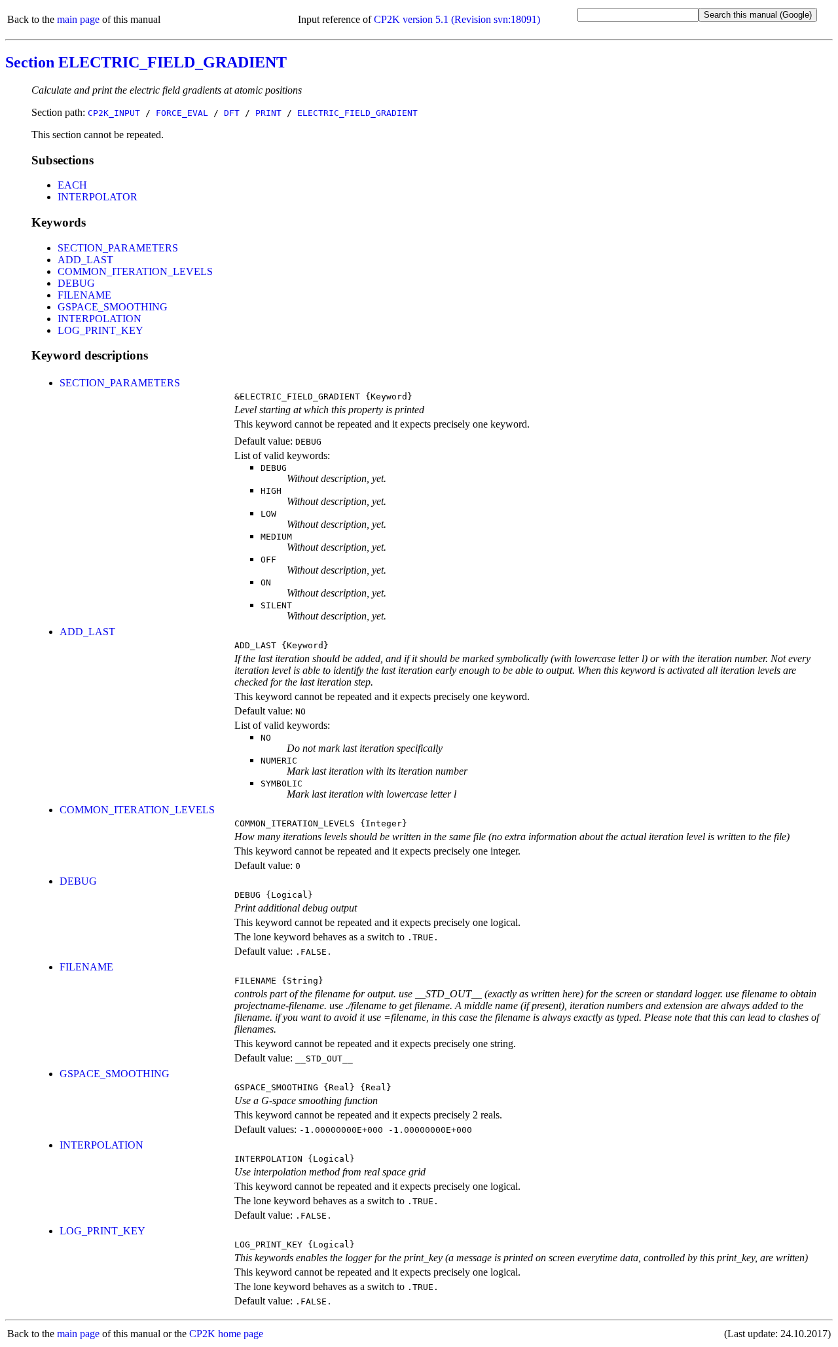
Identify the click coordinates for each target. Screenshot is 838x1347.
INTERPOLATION (99, 318)
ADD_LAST (85, 259)
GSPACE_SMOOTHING (113, 306)
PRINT (268, 113)
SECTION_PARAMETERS (118, 247)
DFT (232, 113)
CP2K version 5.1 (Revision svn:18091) (457, 19)
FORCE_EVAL (182, 113)
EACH (72, 185)
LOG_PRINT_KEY (100, 330)
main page (78, 19)
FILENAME (84, 295)
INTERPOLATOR (97, 196)
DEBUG (76, 283)
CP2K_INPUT (114, 113)
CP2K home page (226, 1333)
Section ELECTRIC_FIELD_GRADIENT (146, 62)
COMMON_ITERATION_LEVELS (135, 271)
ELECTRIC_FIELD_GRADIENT (357, 113)
